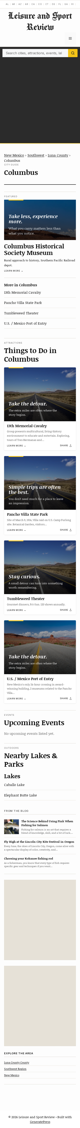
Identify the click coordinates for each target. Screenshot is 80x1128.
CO (40, 4)
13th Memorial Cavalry (22, 292)
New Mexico (14, 155)
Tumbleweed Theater (21, 312)
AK (13, 4)
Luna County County (16, 1062)
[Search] (73, 53)
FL (59, 4)
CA (33, 4)
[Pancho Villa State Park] (40, 483)
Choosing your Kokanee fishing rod (28, 858)
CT (47, 4)
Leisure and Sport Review (40, 21)
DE (53, 4)
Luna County (58, 155)
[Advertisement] (40, 99)
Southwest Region (15, 1069)
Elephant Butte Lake (20, 795)
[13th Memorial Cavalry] (40, 394)
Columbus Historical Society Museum (34, 249)
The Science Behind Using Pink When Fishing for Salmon (47, 823)
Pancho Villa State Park (23, 302)
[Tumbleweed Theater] (40, 567)
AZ (20, 4)
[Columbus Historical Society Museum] (40, 220)
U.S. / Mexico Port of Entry (25, 323)
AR (26, 4)
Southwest (35, 155)
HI (72, 4)
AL (7, 4)
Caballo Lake (14, 784)
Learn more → (13, 270)
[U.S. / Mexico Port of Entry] (40, 647)
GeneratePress (40, 1121)
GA (66, 4)
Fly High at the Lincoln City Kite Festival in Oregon (39, 841)
